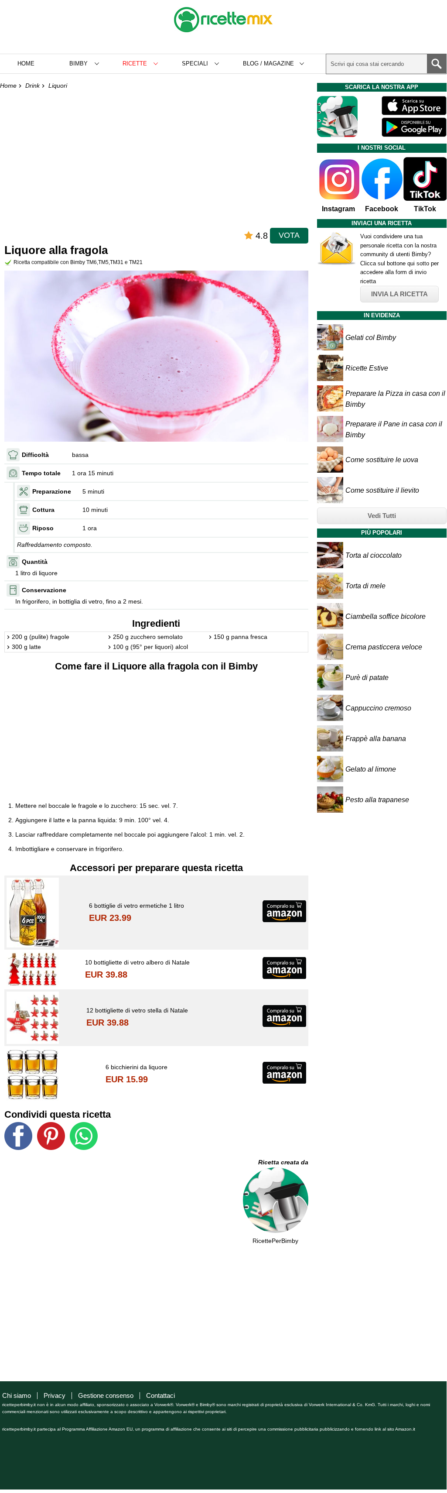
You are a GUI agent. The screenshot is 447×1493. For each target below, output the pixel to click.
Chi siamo (16, 1395)
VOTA (289, 235)
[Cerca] (436, 63)
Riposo (43, 528)
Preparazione (51, 491)
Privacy (54, 1395)
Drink (32, 85)
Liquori (57, 85)
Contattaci (160, 1395)
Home (25, 63)
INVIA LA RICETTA (399, 294)
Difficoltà (35, 454)
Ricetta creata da (283, 1162)
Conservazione (44, 590)
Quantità (35, 561)
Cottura (43, 509)
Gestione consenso (105, 1395)
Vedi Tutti (382, 515)
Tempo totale (41, 473)
